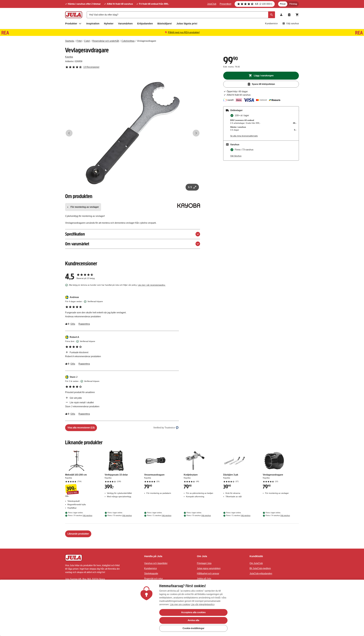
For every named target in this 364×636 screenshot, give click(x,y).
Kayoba (69, 57)
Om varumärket (77, 243)
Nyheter (108, 23)
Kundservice (271, 23)
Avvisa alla (193, 620)
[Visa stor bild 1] (132, 133)
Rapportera (84, 324)
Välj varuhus (292, 23)
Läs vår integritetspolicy (203, 604)
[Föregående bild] (69, 133)
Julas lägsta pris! (186, 23)
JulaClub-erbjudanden (261, 573)
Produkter (71, 23)
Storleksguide (151, 573)
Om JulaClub (256, 563)
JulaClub (211, 4)
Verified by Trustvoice (164, 427)
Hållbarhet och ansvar (208, 573)
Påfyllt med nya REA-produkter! (184, 32)
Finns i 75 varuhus (119, 516)
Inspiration (92, 23)
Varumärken (125, 23)
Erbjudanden (145, 23)
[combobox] (181, 14)
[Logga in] (281, 14)
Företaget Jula (204, 563)
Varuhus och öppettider (155, 563)
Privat (283, 4)
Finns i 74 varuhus (278, 516)
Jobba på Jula (204, 578)
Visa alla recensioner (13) (81, 427)
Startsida (69, 41)
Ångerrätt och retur (153, 578)
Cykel (87, 41)
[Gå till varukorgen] (297, 14)
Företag (293, 4)
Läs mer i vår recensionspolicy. (152, 285)
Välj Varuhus (235, 156)
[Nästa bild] (196, 133)
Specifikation (75, 234)
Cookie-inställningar (193, 628)
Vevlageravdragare (146, 41)
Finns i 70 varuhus (80, 516)
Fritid (79, 41)
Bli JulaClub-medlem (260, 568)
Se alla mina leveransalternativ (244, 136)
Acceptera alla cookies (193, 612)
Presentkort (225, 4)
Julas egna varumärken (209, 568)
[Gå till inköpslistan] (289, 14)
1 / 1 (190, 187)
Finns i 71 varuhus (159, 516)
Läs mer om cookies (180, 604)
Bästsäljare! (164, 23)
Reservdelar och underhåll (105, 41)
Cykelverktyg (128, 41)
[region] (182, 608)
